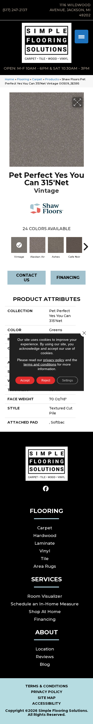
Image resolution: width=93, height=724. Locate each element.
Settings (67, 380)
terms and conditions (40, 364)
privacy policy (53, 360)
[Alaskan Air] (37, 245)
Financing (68, 277)
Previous (7, 244)
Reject (45, 380)
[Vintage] (19, 245)
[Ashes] (56, 245)
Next (85, 244)
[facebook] (45, 489)
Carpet (37, 79)
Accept (25, 380)
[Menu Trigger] (81, 36)
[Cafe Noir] (74, 245)
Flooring (23, 79)
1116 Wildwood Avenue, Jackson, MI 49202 (70, 10)
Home (9, 79)
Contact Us (26, 277)
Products (52, 79)
